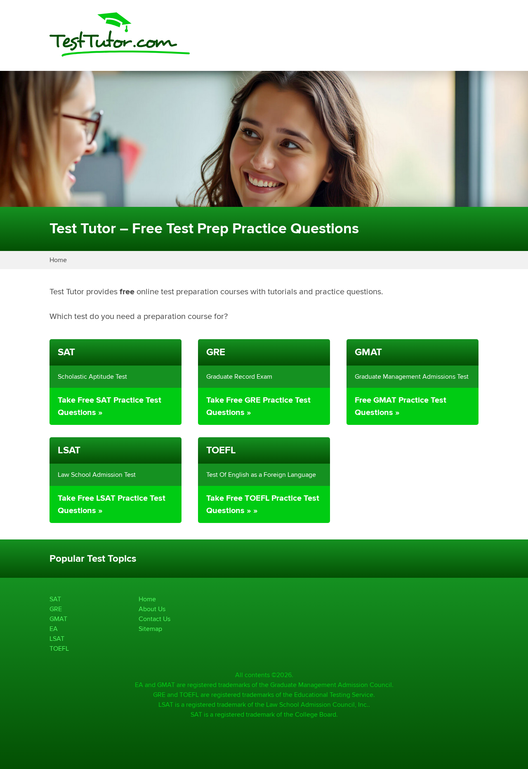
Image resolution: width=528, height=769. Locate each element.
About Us (152, 609)
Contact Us (154, 619)
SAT (55, 599)
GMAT (58, 619)
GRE (56, 609)
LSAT (57, 638)
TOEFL (59, 648)
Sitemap (150, 629)
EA (54, 629)
